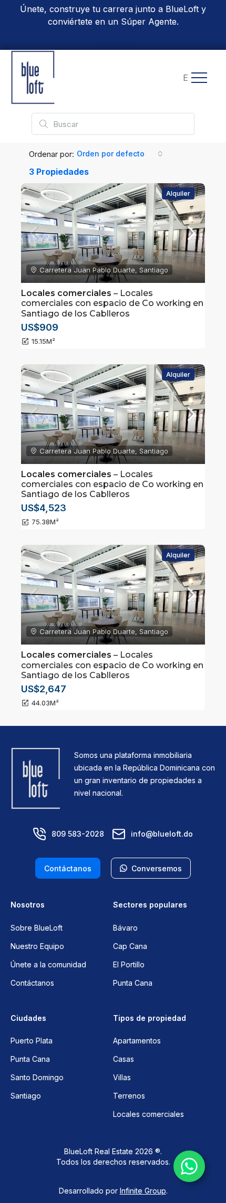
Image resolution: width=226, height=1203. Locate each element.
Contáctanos (32, 982)
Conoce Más (113, 40)
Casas (123, 1058)
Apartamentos (137, 1040)
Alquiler (178, 193)
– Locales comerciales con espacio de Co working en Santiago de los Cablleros (112, 303)
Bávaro (125, 927)
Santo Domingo (37, 1077)
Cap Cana (130, 946)
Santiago (26, 1095)
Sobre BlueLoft (37, 927)
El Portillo (129, 964)
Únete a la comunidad (48, 964)
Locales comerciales (148, 1114)
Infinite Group (143, 1190)
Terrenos (129, 1095)
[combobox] (120, 154)
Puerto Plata (32, 1040)
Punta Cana (132, 982)
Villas (122, 1077)
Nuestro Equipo (37, 946)
